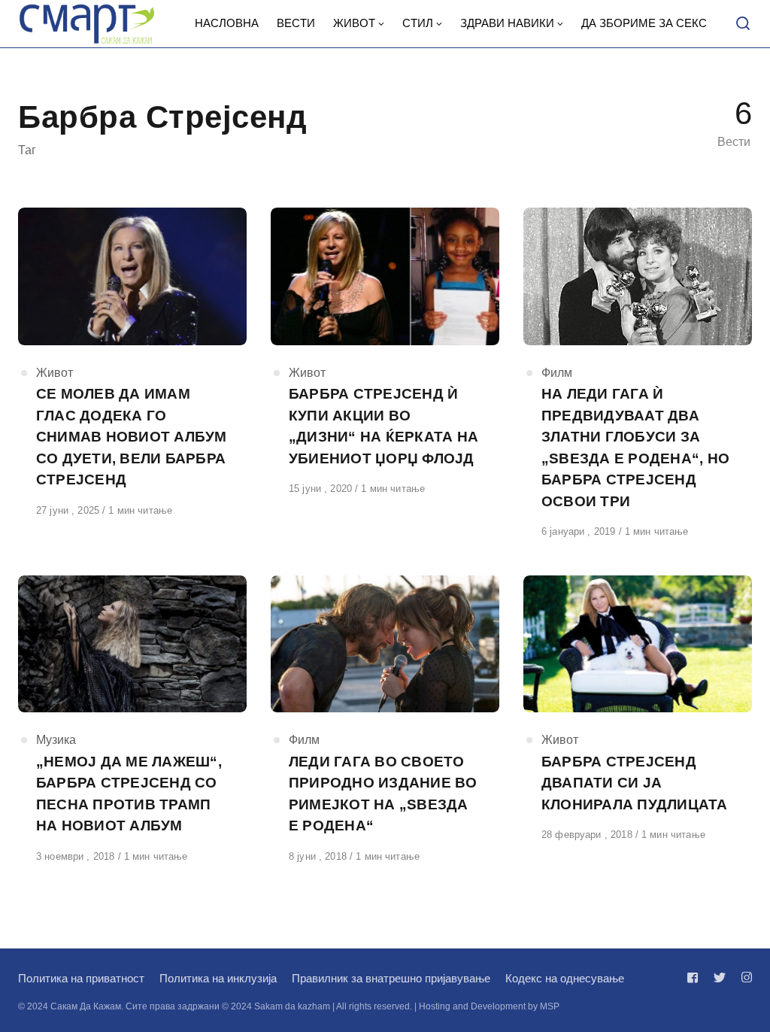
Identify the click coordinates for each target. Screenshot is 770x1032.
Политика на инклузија (218, 978)
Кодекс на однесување (564, 978)
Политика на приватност (81, 978)
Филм (556, 372)
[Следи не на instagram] (743, 977)
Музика (56, 739)
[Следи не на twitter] (720, 977)
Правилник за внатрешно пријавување (391, 978)
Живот (54, 372)
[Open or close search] (743, 24)
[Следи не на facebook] (695, 977)
